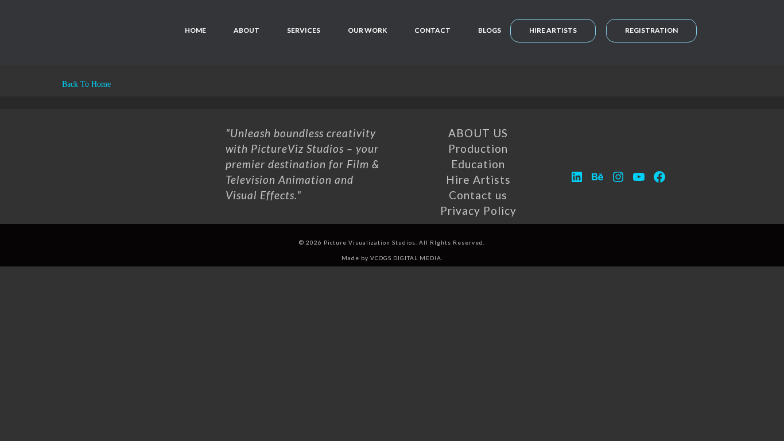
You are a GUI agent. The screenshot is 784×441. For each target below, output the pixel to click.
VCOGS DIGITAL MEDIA (405, 257)
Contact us (478, 195)
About (246, 30)
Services (303, 30)
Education (478, 164)
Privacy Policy (478, 210)
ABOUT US (478, 133)
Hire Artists (553, 30)
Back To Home (85, 84)
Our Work (367, 30)
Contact (432, 30)
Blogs (489, 30)
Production (478, 148)
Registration (651, 30)
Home (195, 30)
